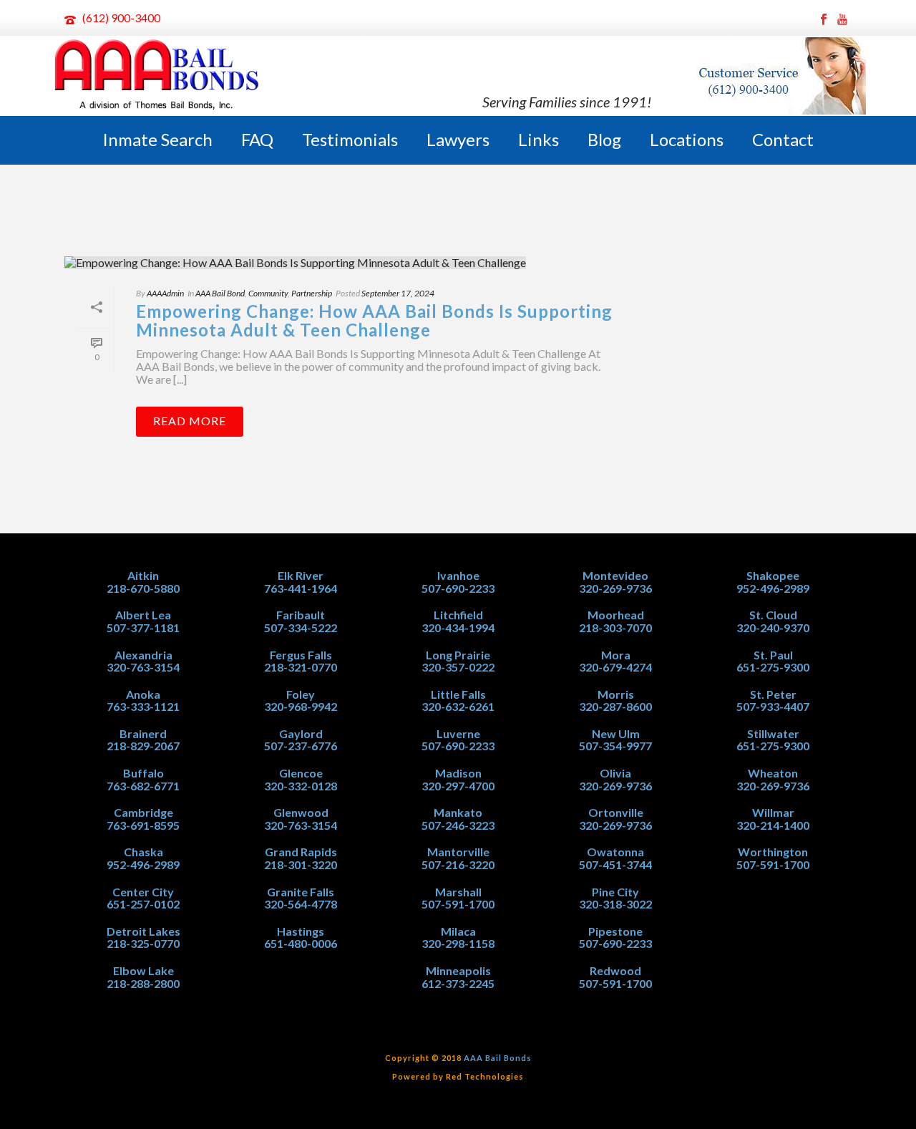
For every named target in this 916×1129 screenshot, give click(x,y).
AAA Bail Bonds (498, 1057)
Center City (143, 891)
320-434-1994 (458, 627)
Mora (615, 655)
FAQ (257, 139)
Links (538, 139)
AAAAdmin (165, 293)
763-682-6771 (143, 786)
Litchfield (458, 614)
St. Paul (773, 655)
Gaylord (301, 733)
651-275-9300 (772, 667)
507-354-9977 (615, 745)
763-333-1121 (143, 706)
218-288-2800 (143, 983)
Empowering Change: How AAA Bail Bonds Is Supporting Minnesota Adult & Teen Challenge (374, 320)
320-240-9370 (772, 627)
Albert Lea (143, 614)
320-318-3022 (615, 904)
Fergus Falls (301, 655)
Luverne (458, 733)
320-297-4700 (458, 786)
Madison (458, 773)
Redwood (615, 970)
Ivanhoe (458, 575)
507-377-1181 (143, 627)
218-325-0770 (143, 943)
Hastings (300, 931)
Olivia (615, 773)
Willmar (773, 812)
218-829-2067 (143, 745)
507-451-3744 (615, 864)
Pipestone (615, 931)
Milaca (458, 931)
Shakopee (772, 575)
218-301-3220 (300, 864)
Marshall (458, 891)
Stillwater (773, 733)
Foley (300, 694)
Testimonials (350, 139)
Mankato (458, 812)
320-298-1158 (458, 943)
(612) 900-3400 (121, 17)
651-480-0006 (300, 943)
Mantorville (458, 851)
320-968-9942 (300, 706)
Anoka (143, 694)
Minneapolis (458, 970)
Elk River (300, 575)
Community (268, 293)
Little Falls (458, 694)
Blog (604, 139)
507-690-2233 (458, 588)
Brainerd (143, 733)
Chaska (143, 851)
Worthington (773, 851)
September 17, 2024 (397, 293)
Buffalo (143, 773)
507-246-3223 (458, 825)
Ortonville (615, 812)
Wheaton (773, 773)
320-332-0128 (300, 786)
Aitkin (143, 575)
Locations (686, 139)
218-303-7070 (615, 627)
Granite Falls (300, 891)
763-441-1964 (300, 588)
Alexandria (143, 655)
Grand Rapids (301, 851)
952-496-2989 (143, 864)
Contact (783, 139)
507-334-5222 (300, 627)
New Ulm (616, 733)
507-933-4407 (772, 706)
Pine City (615, 891)
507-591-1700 (458, 904)
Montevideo (615, 575)
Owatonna (615, 851)
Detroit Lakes (143, 931)
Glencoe (301, 773)
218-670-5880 (143, 588)
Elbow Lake (143, 970)
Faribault (300, 614)
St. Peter (773, 694)
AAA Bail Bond (220, 293)
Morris (616, 694)
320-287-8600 (615, 706)
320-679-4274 (615, 667)
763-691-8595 (143, 825)
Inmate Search (157, 139)
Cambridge (143, 812)
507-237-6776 (300, 745)
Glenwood (300, 812)
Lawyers (458, 139)
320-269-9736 (615, 588)
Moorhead (616, 614)
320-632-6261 (458, 706)
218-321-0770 (300, 667)
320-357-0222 (458, 667)
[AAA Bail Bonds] (157, 76)
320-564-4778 (300, 904)
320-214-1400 (772, 825)
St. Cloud (773, 614)
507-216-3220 (458, 864)
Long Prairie (458, 655)
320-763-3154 (143, 667)
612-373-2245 (458, 983)
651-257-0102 (143, 904)
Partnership (311, 293)
